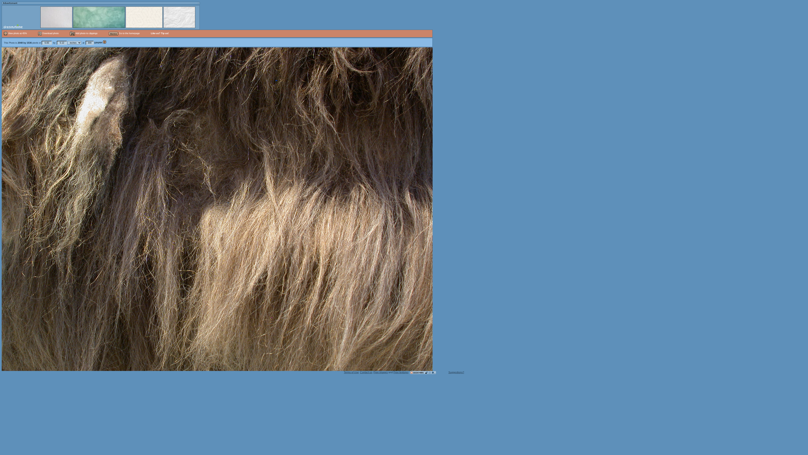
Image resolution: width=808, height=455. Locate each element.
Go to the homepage (129, 33)
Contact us (366, 372)
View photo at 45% (17, 33)
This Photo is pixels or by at (53, 42)
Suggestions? (456, 372)
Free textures (400, 372)
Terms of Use (351, 372)
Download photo (50, 33)
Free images (380, 372)
